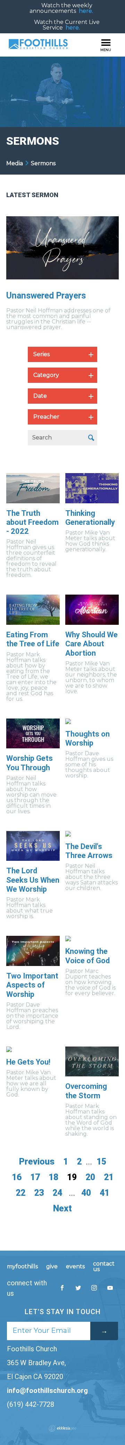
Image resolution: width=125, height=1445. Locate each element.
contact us (104, 1266)
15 (101, 1162)
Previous (37, 1162)
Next (62, 1208)
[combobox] (62, 354)
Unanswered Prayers (46, 296)
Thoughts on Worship (87, 738)
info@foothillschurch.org (47, 1390)
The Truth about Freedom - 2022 (32, 522)
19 (72, 1177)
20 (90, 1177)
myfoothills (22, 1266)
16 (17, 1177)
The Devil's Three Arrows (88, 851)
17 (35, 1177)
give (52, 1266)
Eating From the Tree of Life (32, 639)
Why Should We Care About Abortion (91, 643)
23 (39, 1193)
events (75, 1266)
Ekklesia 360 (62, 1428)
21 (109, 1177)
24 (57, 1193)
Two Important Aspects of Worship (32, 985)
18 (53, 1177)
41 (104, 1193)
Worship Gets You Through (29, 763)
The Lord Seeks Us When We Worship (32, 879)
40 (86, 1193)
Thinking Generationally (90, 518)
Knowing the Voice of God (87, 956)
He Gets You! (28, 1062)
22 (20, 1193)
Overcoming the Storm (86, 1091)
